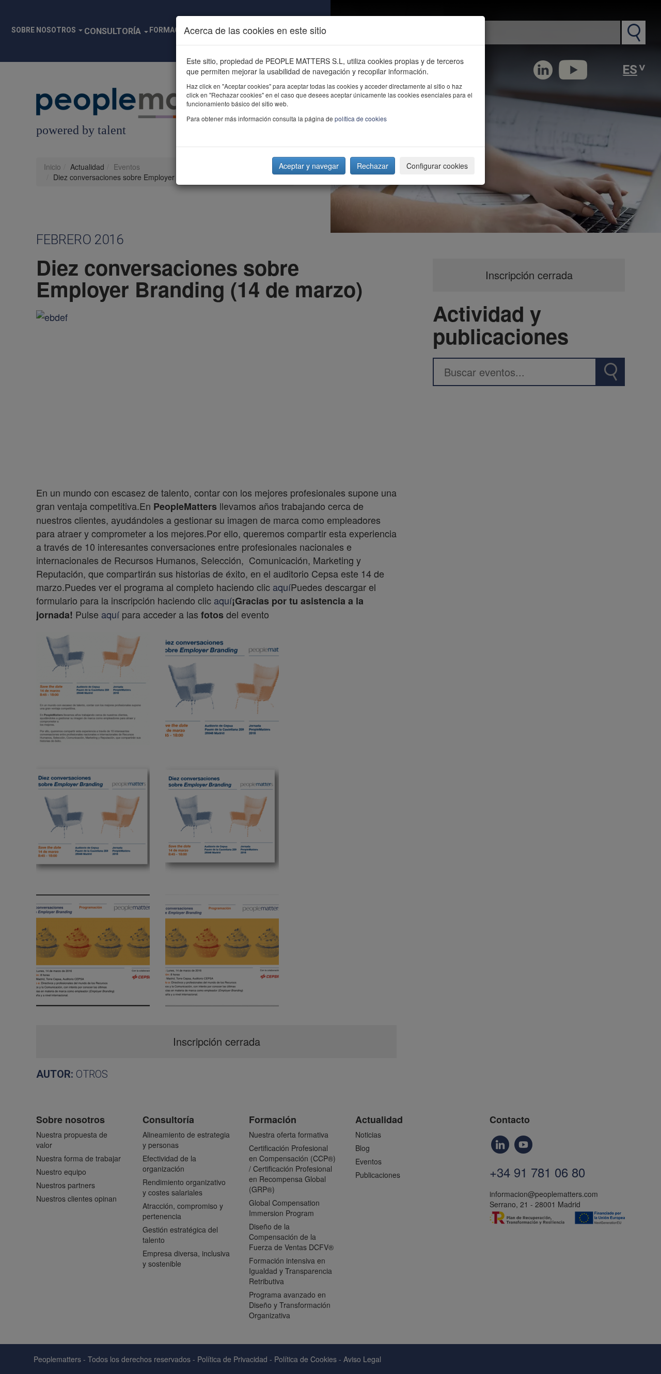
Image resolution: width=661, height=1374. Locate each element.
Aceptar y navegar (309, 166)
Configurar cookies (437, 166)
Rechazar (372, 166)
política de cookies (361, 118)
